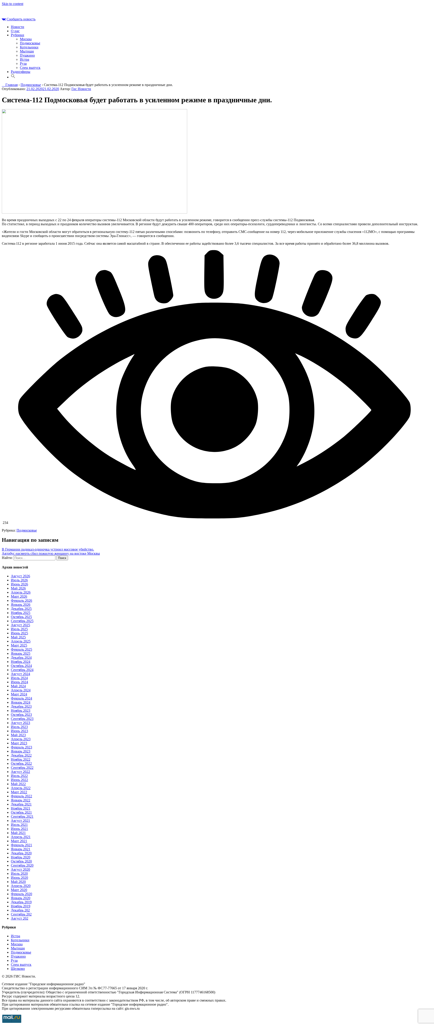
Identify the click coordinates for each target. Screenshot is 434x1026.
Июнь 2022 (19, 780)
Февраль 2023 (21, 747)
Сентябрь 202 (21, 914)
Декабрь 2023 (21, 706)
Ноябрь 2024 (20, 662)
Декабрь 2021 (21, 804)
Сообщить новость (21, 19)
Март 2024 (19, 694)
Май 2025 (18, 637)
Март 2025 (19, 645)
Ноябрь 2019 (20, 906)
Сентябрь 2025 (22, 621)
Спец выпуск (30, 68)
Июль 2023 (19, 727)
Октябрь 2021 (21, 812)
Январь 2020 (20, 898)
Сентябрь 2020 (22, 865)
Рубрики (17, 35)
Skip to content (12, 4)
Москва (26, 39)
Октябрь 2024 (21, 666)
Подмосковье (30, 43)
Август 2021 (20, 820)
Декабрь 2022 (21, 755)
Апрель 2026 (21, 592)
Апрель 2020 (21, 886)
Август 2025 (20, 625)
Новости (17, 27)
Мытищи (27, 51)
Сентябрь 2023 (22, 719)
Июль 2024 (19, 678)
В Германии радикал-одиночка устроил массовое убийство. (48, 549)
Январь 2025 (20, 653)
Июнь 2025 (19, 633)
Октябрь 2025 (21, 617)
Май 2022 (18, 784)
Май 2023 (18, 735)
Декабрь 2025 (21, 609)
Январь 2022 (20, 800)
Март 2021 (19, 841)
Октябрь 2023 (21, 715)
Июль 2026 (19, 580)
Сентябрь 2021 (22, 816)
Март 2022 (19, 792)
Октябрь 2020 (21, 861)
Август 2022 (20, 772)
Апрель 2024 (21, 690)
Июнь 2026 (19, 584)
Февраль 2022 (21, 796)
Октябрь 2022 (21, 763)
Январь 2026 (20, 604)
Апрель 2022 (21, 788)
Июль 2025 (19, 629)
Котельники (29, 47)
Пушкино (27, 55)
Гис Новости (81, 89)
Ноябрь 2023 (20, 710)
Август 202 (19, 918)
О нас (15, 31)
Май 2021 (18, 833)
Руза (23, 63)
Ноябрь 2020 (20, 857)
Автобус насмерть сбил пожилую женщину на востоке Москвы (51, 553)
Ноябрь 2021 (20, 808)
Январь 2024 (20, 702)
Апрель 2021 (21, 837)
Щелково (18, 969)
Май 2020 (18, 882)
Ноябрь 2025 (20, 613)
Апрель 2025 (21, 641)
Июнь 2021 (19, 829)
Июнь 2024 (19, 682)
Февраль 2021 (21, 845)
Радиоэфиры (20, 72)
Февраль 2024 (21, 698)
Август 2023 (20, 723)
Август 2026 (20, 576)
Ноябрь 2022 (20, 759)
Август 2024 (20, 674)
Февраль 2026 (21, 600)
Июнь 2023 (19, 731)
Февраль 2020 (21, 894)
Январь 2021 (20, 849)
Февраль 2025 (21, 649)
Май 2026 (18, 588)
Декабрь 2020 (21, 853)
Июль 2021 (19, 825)
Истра (24, 59)
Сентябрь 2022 (22, 768)
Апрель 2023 (21, 739)
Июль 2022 (19, 776)
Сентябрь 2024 (22, 670)
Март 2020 (19, 890)
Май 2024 (18, 686)
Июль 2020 (19, 873)
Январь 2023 (20, 751)
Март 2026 (19, 596)
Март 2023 (19, 743)
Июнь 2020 (19, 878)
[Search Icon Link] (13, 77)
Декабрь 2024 (21, 657)
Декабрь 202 (20, 910)
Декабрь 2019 (21, 902)
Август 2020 (20, 869)
